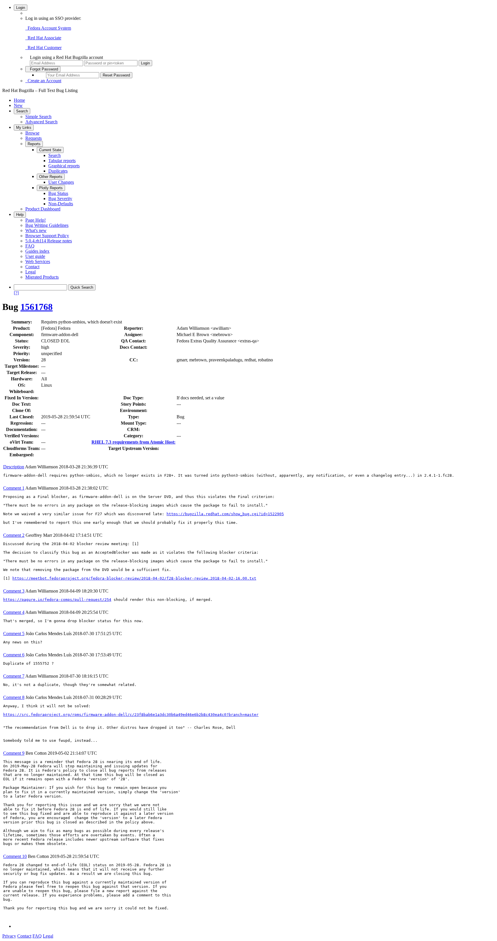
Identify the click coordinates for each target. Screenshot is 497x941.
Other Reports (50, 177)
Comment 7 (13, 676)
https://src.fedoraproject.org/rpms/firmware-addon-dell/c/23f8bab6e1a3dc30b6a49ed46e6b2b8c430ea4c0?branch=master (131, 714)
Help (20, 214)
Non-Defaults (60, 203)
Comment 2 (13, 535)
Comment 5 (13, 633)
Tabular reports (62, 160)
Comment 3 (13, 591)
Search (22, 111)
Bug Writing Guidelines (46, 225)
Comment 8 (13, 697)
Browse (32, 133)
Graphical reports (64, 165)
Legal (30, 271)
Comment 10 (15, 856)
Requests (33, 138)
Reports (34, 144)
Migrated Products (42, 277)
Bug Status (58, 193)
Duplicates (58, 170)
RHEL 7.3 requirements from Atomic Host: (133, 442)
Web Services (37, 261)
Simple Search (38, 116)
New (18, 105)
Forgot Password (43, 69)
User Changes (61, 182)
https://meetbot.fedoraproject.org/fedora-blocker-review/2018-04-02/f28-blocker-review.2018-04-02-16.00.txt (134, 578)
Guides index (37, 251)
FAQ (30, 246)
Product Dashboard (42, 208)
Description (13, 466)
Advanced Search (41, 121)
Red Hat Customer (43, 47)
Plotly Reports (51, 188)
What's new (36, 230)
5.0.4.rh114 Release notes (48, 240)
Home (19, 100)
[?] (16, 292)
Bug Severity (60, 198)
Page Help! (35, 220)
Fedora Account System (48, 28)
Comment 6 (13, 654)
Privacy (9, 936)
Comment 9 (13, 753)
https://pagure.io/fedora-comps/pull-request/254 (57, 599)
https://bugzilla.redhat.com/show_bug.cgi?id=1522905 (225, 514)
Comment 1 (13, 488)
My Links (23, 127)
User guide (35, 256)
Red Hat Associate (43, 37)
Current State (50, 150)
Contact (32, 266)
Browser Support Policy (47, 235)
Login (20, 7)
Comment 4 (13, 612)
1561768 (36, 307)
